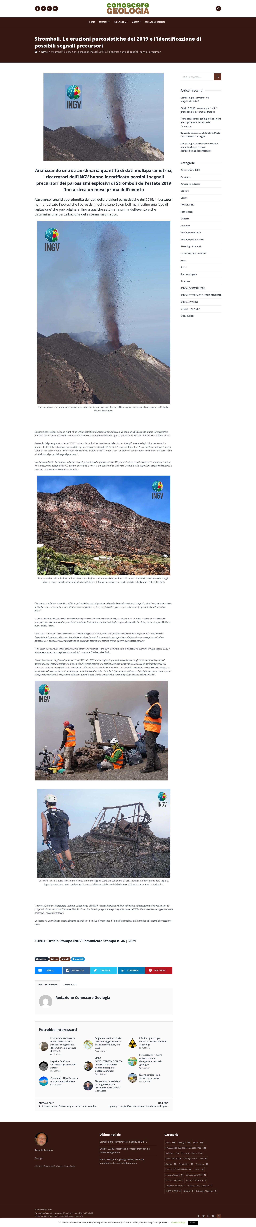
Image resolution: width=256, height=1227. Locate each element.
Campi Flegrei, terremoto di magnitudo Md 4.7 (123, 1141)
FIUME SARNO (188, 204)
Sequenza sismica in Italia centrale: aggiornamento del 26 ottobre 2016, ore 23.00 (108, 1043)
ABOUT (135, 22)
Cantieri (185, 190)
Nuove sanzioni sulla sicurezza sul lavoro (149, 1076)
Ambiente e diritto (190, 183)
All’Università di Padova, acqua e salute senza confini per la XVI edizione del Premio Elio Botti (89, 1106)
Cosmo (184, 197)
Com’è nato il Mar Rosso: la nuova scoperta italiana (64, 1080)
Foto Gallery (187, 211)
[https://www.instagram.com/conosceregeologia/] (49, 8)
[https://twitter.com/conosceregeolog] (43, 8)
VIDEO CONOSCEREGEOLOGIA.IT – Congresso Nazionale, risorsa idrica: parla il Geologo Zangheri (108, 1064)
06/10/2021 (56, 1071)
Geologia (185, 225)
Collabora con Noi (155, 22)
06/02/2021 (145, 1068)
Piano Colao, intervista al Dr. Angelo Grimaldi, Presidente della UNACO (108, 1084)
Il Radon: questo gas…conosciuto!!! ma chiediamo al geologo (153, 1041)
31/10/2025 (56, 1084)
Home (92, 22)
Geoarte (185, 218)
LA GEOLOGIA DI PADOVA (193, 253)
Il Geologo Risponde (191, 246)
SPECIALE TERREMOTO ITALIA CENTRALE (201, 295)
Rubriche (104, 22)
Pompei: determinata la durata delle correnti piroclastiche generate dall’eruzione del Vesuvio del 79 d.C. (63, 1045)
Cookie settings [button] (178, 1222)
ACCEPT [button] (193, 1222)
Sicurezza (185, 281)
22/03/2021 (56, 1054)
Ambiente (186, 177)
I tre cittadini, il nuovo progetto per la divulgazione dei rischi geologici (150, 1059)
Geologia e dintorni (191, 232)
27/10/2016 (101, 1051)
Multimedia (120, 22)
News (44, 52)
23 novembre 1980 (190, 169)
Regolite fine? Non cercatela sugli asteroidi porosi (62, 1064)
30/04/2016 (101, 1074)
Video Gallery (187, 315)
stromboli (79, 959)
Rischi (184, 267)
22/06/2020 (101, 1091)
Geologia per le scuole (192, 239)
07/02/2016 (145, 1081)
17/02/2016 (145, 1048)
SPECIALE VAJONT (189, 302)
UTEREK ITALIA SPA (190, 308)
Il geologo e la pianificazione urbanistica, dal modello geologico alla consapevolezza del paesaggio (158, 1106)
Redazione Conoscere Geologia (82, 997)
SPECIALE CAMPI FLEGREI (193, 288)
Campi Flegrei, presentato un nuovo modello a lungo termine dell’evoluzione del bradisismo (199, 147)
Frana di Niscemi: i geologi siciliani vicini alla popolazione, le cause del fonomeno (201, 122)
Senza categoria (189, 274)
